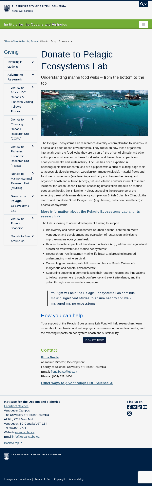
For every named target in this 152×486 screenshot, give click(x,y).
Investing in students (15, 64)
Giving (15, 41)
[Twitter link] (134, 407)
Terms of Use (42, 479)
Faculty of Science (16, 406)
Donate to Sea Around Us (20, 238)
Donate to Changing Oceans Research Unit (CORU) (20, 129)
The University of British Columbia (65, 8)
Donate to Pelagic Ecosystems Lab (20, 203)
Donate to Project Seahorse (17, 223)
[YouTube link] (145, 407)
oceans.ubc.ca (24, 432)
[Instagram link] (129, 414)
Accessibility (76, 479)
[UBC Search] (143, 5)
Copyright (59, 479)
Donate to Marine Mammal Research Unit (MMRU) (21, 181)
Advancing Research (30, 41)
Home (8, 41)
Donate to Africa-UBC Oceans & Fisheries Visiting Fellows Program (22, 99)
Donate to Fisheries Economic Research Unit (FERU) (20, 156)
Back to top (12, 443)
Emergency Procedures (17, 479)
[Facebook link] (129, 407)
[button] (33, 77)
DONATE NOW (95, 340)
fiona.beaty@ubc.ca (64, 371)
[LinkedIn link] (140, 407)
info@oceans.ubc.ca (25, 436)
